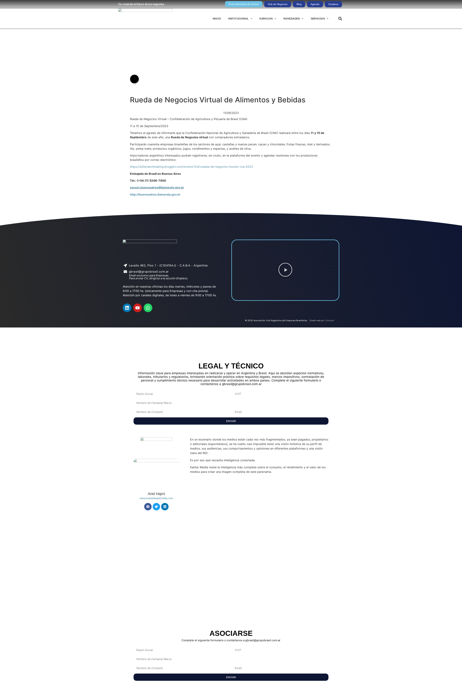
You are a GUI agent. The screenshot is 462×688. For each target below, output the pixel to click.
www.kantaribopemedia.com (156, 498)
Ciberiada (329, 320)
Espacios (266, 18)
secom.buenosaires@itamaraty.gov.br (157, 187)
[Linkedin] (127, 307)
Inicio (217, 18)
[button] (340, 18)
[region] (231, 342)
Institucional (238, 18)
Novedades (292, 18)
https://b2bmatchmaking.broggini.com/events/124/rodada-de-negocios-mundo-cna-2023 (191, 166)
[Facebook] (148, 506)
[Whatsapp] (148, 307)
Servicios (318, 18)
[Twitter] (156, 506)
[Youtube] (137, 307)
